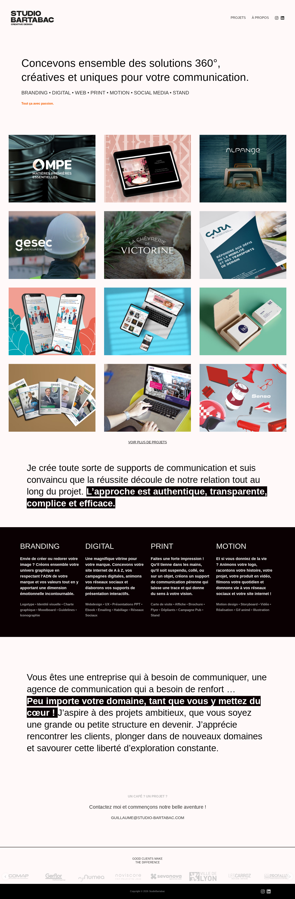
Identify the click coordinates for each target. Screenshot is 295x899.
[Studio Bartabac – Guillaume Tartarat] (32, 18)
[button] (5, 876)
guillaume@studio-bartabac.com (147, 818)
